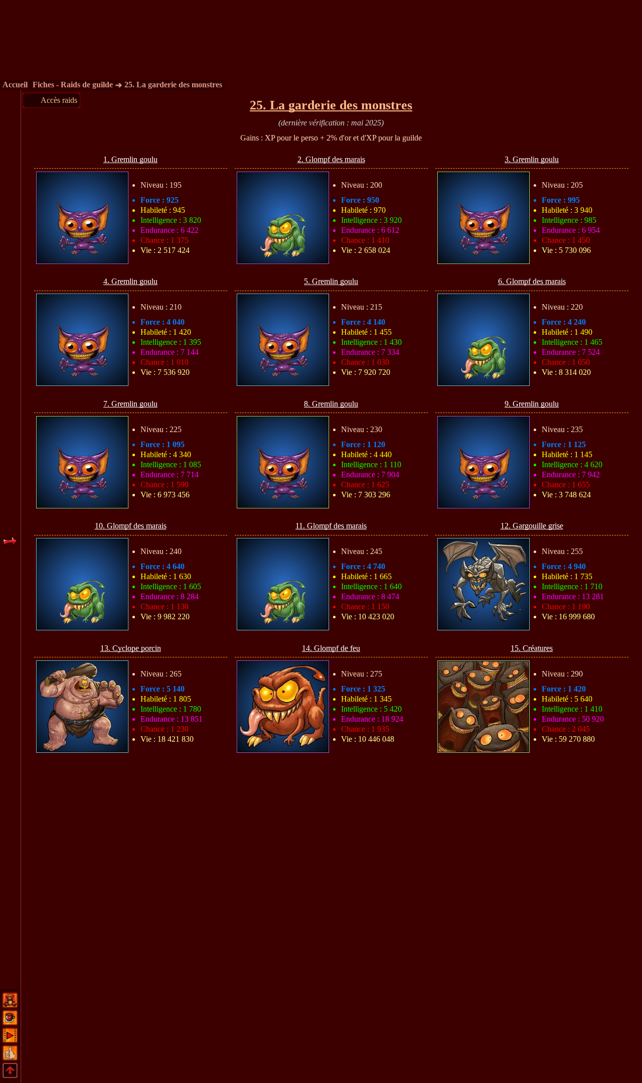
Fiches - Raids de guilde (73, 84)
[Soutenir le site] (10, 1022)
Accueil (15, 84)
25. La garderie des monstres (173, 84)
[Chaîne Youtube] (10, 1040)
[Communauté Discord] (10, 1005)
